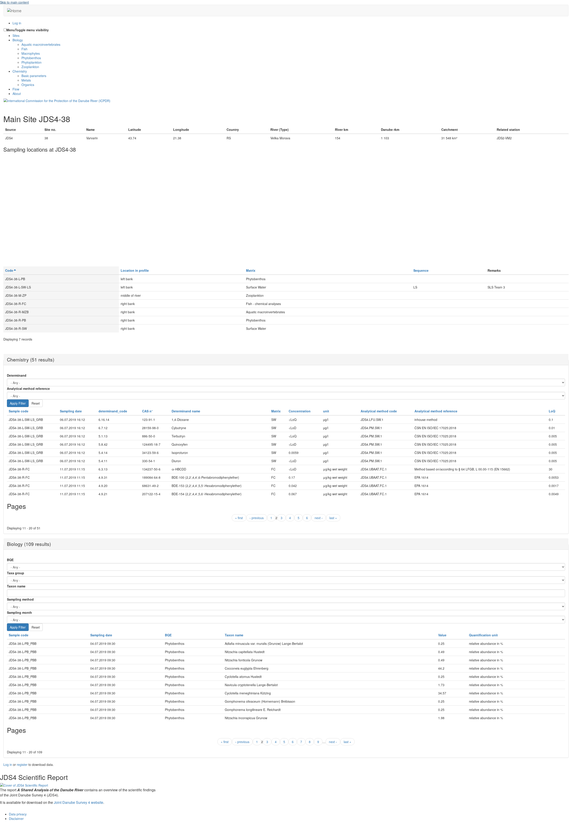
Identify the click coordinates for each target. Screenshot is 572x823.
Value (442, 635)
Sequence (421, 270)
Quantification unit (483, 635)
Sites (16, 35)
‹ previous (257, 518)
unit (326, 411)
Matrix (250, 270)
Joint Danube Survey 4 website (78, 802)
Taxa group (15, 573)
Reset (36, 403)
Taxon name (16, 586)
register (22, 764)
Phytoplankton (31, 62)
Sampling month (19, 612)
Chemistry (20, 71)
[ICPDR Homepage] (57, 100)
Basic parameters (33, 75)
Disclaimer (16, 818)
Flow (16, 89)
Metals (26, 80)
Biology (18, 40)
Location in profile (135, 270)
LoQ (552, 411)
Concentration (300, 411)
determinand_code (113, 411)
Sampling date (71, 411)
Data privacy (18, 814)
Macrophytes (30, 53)
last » (333, 518)
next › (319, 518)
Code (9, 270)
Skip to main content (14, 2)
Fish (24, 49)
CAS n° (147, 411)
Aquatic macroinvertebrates (40, 44)
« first (239, 518)
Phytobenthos (31, 58)
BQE (10, 560)
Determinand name (186, 411)
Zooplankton (30, 67)
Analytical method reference (28, 388)
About (17, 93)
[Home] (14, 10)
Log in (17, 23)
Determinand (16, 375)
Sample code (18, 411)
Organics (27, 84)
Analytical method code (379, 411)
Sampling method (20, 599)
